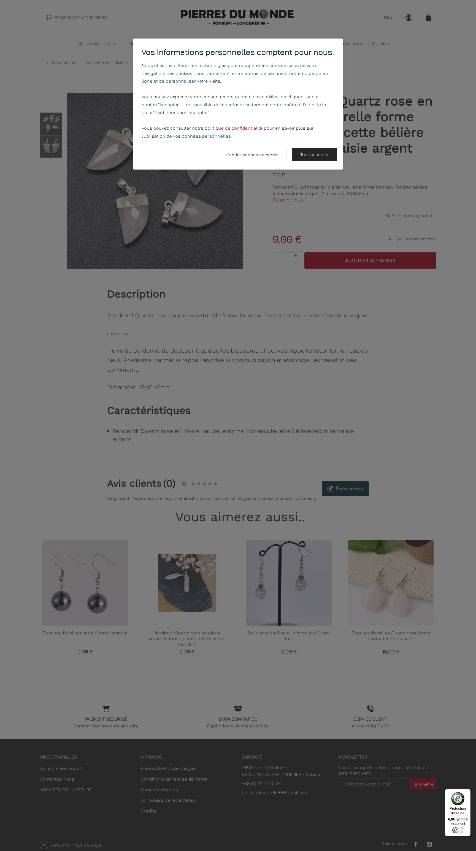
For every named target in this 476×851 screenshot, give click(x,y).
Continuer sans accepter (252, 154)
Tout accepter (314, 154)
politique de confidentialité (234, 128)
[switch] (457, 830)
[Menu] (467, 792)
